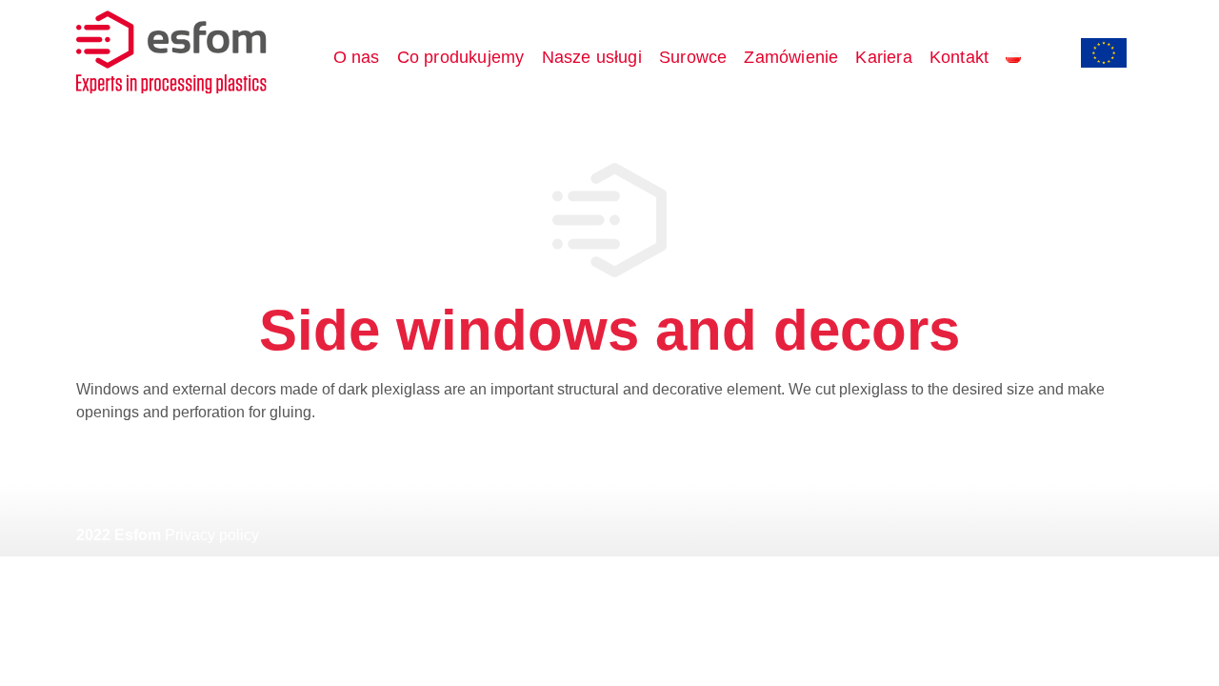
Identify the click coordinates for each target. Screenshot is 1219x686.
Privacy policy (212, 535)
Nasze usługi (592, 57)
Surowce (693, 57)
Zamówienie (791, 57)
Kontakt (959, 57)
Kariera (883, 57)
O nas (356, 57)
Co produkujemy (461, 57)
